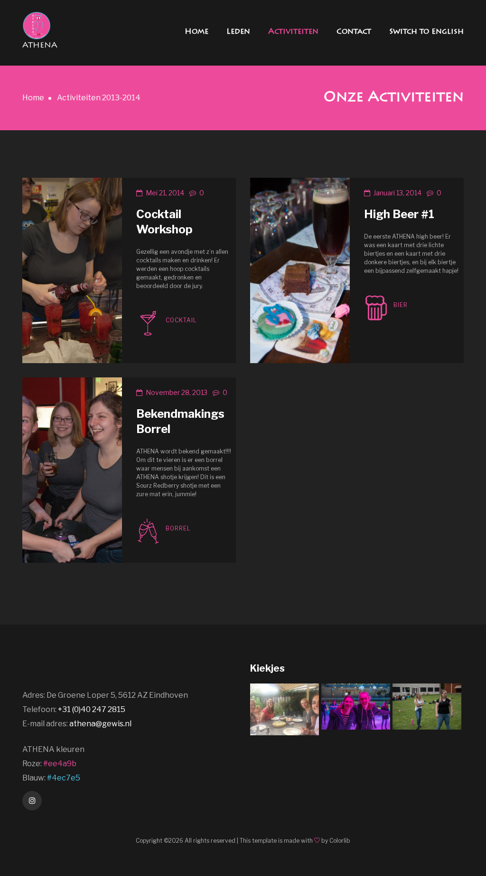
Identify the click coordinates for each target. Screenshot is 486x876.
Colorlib (339, 840)
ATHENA (39, 45)
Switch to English (426, 32)
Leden (238, 32)
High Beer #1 (399, 214)
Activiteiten (293, 32)
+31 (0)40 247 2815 (91, 709)
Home (196, 32)
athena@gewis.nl (100, 723)
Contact (353, 32)
